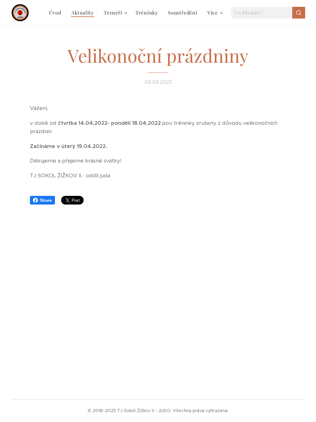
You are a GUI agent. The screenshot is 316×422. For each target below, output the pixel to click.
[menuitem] (57, 12)
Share (46, 200)
